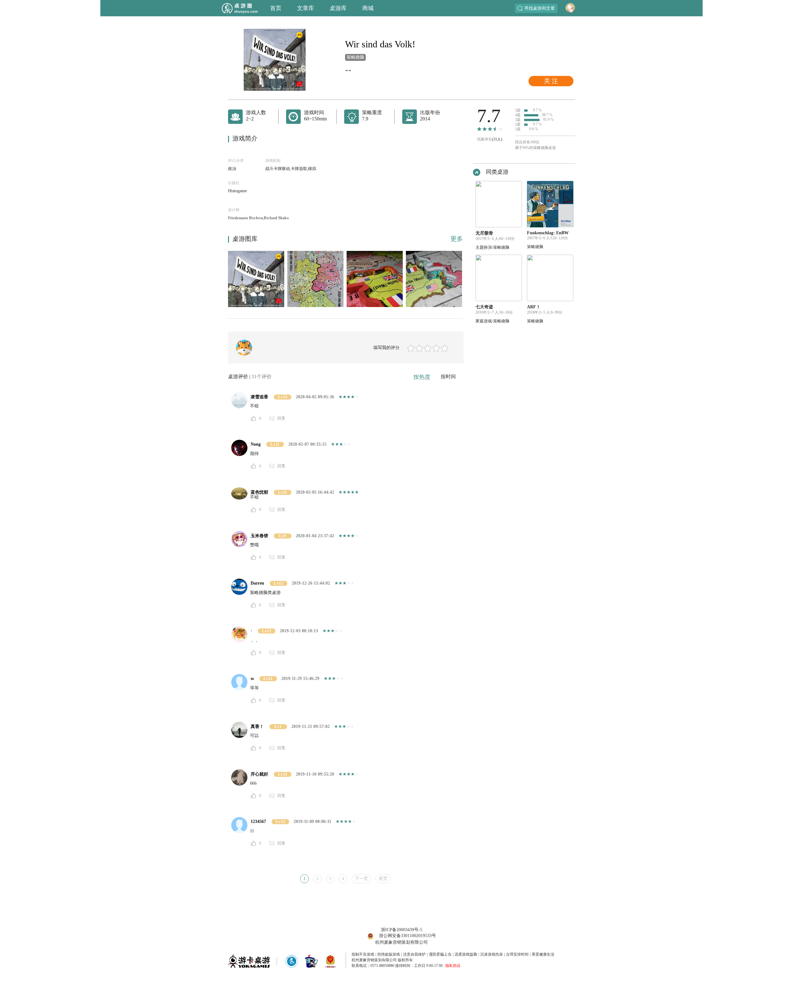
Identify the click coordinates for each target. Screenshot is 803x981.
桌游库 (338, 8)
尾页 (383, 878)
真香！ (257, 726)
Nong (256, 444)
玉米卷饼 (259, 535)
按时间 (448, 376)
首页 (275, 8)
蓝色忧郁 (259, 492)
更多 (456, 238)
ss (252, 678)
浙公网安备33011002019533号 (407, 935)
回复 (281, 418)
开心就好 (259, 774)
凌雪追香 (259, 397)
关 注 (551, 80)
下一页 (361, 878)
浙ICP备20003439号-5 (401, 929)
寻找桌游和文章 (539, 8)
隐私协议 (452, 965)
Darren (257, 583)
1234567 (258, 821)
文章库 (305, 8)
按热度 (421, 377)
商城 (368, 8)
